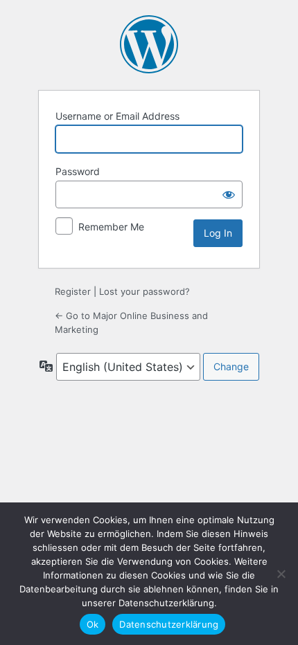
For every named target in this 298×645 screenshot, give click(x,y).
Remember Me (111, 227)
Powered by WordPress (149, 44)
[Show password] (229, 194)
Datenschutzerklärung (168, 624)
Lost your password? (144, 291)
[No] (281, 574)
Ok (93, 624)
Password (77, 171)
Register (73, 291)
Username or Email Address (117, 116)
